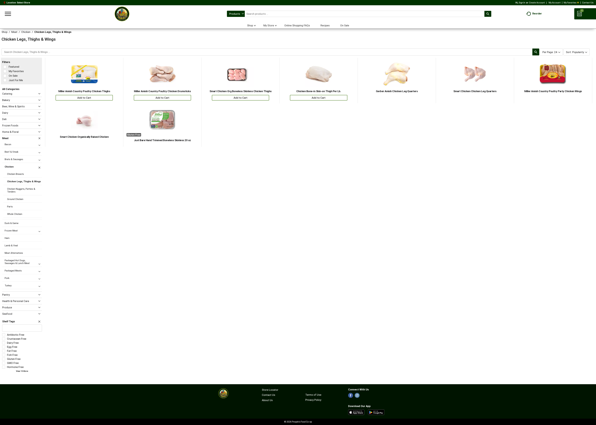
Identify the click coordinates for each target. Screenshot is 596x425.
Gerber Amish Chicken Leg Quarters (397, 91)
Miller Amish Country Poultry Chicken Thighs (84, 91)
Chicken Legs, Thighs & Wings (52, 32)
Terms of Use (313, 394)
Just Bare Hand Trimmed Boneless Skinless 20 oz (162, 140)
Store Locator (270, 389)
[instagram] (357, 396)
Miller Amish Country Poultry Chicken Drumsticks (162, 91)
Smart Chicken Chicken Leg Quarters (475, 91)
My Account (555, 2)
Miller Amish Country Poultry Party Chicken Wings (553, 91)
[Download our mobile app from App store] (356, 412)
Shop (4, 32)
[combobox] (236, 14)
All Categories (10, 89)
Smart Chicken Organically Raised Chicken (84, 136)
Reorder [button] (537, 13)
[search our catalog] (487, 14)
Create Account (537, 2)
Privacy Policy (313, 399)
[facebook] (350, 396)
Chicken (25, 32)
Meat (14, 32)
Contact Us (588, 2)
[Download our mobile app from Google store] (376, 412)
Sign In (522, 2)
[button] (38, 94)
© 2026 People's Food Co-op (298, 422)
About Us (267, 400)
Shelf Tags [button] (8, 321)
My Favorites (570, 2)
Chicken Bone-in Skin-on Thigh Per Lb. (318, 91)
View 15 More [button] (22, 371)
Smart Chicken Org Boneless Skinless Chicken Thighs (241, 91)
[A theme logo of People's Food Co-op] (122, 14)
